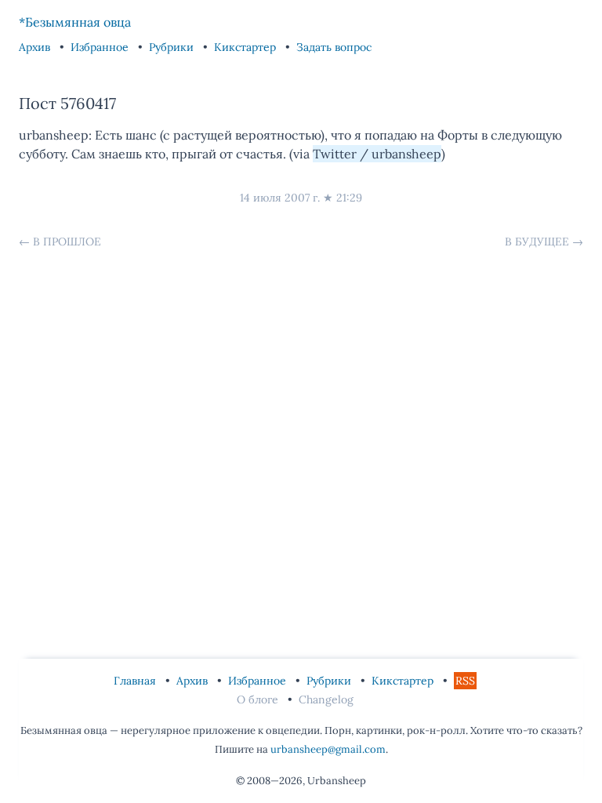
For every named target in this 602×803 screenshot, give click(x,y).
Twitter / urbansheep (377, 154)
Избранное (101, 47)
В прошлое (67, 241)
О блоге (259, 699)
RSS (465, 681)
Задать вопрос (334, 47)
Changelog (326, 699)
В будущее (537, 241)
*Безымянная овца (75, 22)
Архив (36, 47)
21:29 (349, 198)
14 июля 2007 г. (280, 198)
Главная (136, 681)
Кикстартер (246, 47)
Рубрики (173, 47)
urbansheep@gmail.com (328, 749)
